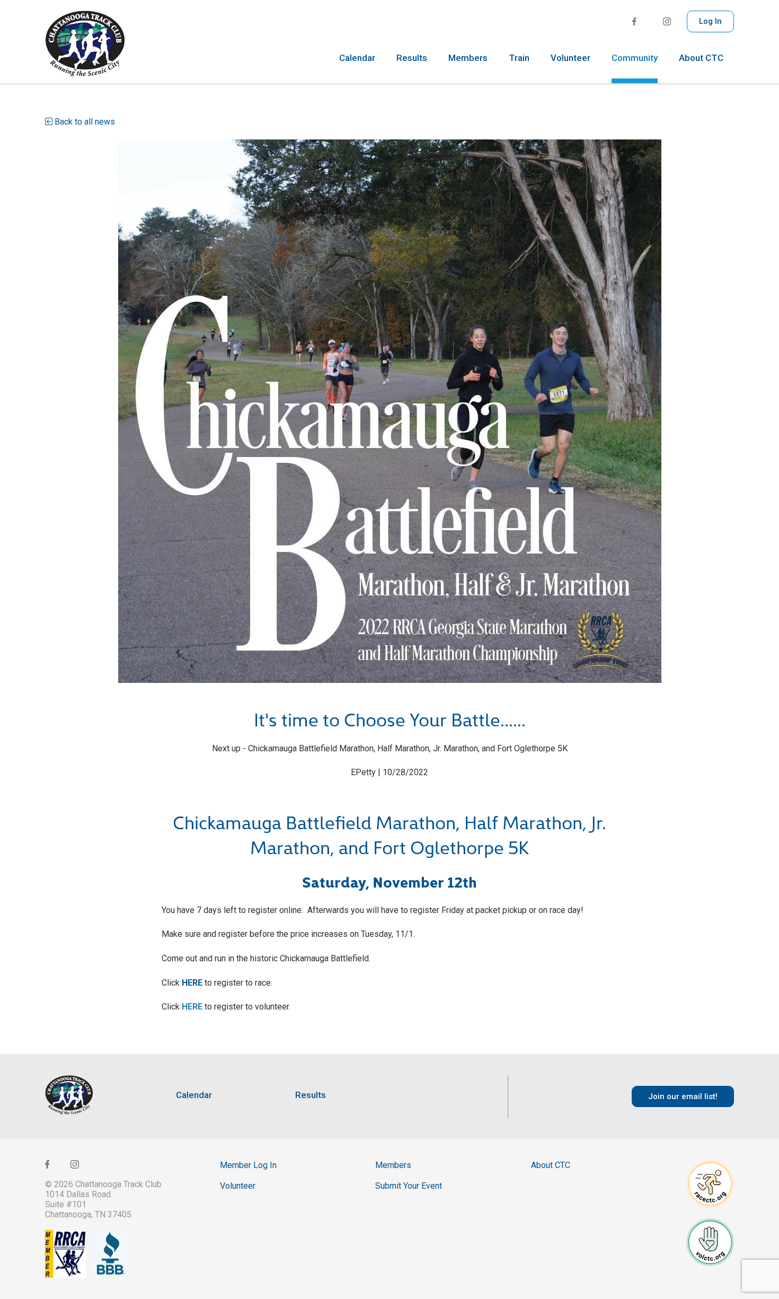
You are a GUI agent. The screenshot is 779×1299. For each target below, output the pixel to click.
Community (635, 58)
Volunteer (570, 58)
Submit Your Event (408, 1186)
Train (519, 58)
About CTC (701, 58)
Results (411, 58)
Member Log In (248, 1165)
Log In (710, 21)
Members (468, 58)
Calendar (357, 58)
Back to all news (83, 122)
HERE (192, 983)
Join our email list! (683, 1096)
